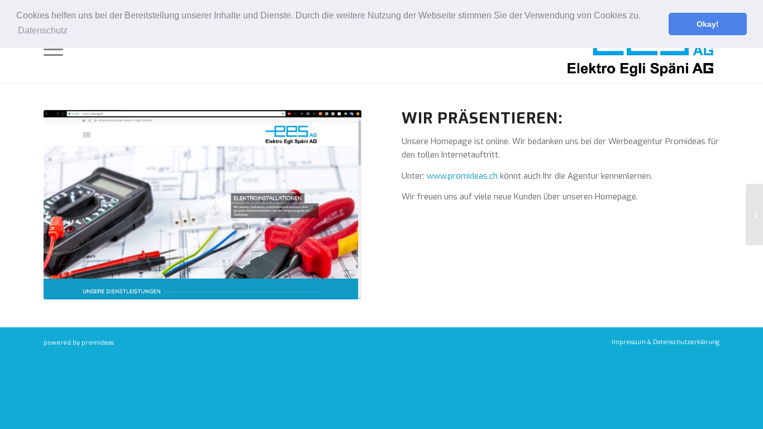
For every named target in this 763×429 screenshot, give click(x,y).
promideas (98, 343)
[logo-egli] (640, 50)
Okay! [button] (708, 24)
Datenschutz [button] (43, 30)
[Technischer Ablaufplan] (754, 214)
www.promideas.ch (462, 176)
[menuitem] (53, 50)
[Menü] (53, 50)
